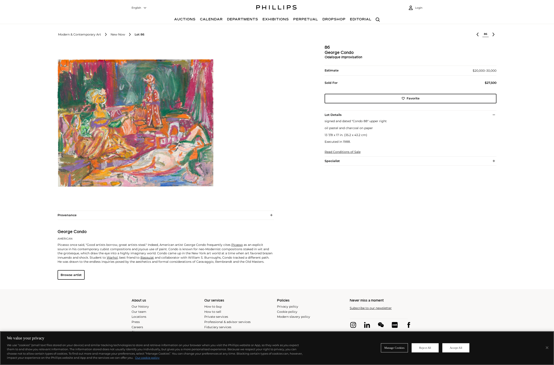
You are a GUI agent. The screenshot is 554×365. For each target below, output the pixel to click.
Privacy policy (287, 306)
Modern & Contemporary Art (79, 34)
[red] (394, 324)
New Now (118, 34)
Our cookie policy (147, 357)
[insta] (353, 324)
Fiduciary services (217, 327)
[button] (134, 123)
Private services (216, 317)
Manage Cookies (394, 347)
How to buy (213, 306)
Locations (139, 317)
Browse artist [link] (71, 275)
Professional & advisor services (227, 322)
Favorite (413, 98)
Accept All (456, 347)
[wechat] (380, 324)
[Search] (378, 20)
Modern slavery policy (293, 317)
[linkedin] (367, 324)
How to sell (212, 312)
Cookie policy (287, 312)
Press (136, 322)
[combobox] (139, 8)
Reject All (425, 347)
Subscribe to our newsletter (371, 308)
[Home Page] (276, 8)
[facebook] (408, 324)
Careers (137, 327)
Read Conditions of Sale (343, 152)
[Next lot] (493, 34)
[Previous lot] (478, 34)
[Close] (547, 347)
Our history (140, 306)
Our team (139, 312)
